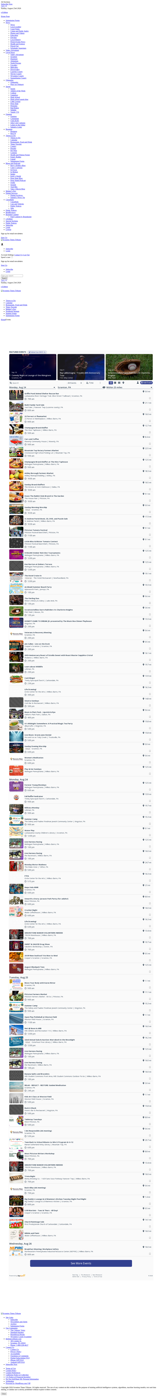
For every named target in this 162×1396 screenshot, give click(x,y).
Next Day (75, 1275)
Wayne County (16, 74)
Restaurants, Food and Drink (21, 142)
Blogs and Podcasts (13, 163)
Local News (10, 52)
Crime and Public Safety (19, 31)
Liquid (12, 159)
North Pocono (15, 63)
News (8, 23)
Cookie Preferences (13, 1373)
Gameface (14, 95)
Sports (8, 87)
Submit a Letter (16, 127)
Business (9, 129)
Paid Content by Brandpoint (20, 217)
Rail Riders (14, 108)
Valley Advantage (12, 50)
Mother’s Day (11, 191)
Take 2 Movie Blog (17, 189)
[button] (81, 2)
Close (4, 1394)
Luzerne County (16, 72)
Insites (12, 174)
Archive (13, 1324)
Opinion (9, 114)
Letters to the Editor (17, 125)
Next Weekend (97, 1275)
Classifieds (10, 200)
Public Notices (15, 206)
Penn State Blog (16, 178)
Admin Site (75, 1276)
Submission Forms (13, 20)
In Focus (13, 170)
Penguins (13, 106)
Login (8, 227)
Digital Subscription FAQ (20, 1358)
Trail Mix (13, 187)
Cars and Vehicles (17, 204)
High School (15, 97)
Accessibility (15, 1354)
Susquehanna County (18, 78)
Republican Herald (17, 1335)
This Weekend (85, 1275)
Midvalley (14, 67)
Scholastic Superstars (18, 48)
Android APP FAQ (17, 1362)
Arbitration (10, 1381)
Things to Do (11, 136)
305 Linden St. (16, 1341)
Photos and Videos (17, 33)
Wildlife (13, 110)
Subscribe (9, 225)
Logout (8, 230)
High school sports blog (19, 99)
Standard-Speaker (17, 1332)
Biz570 (13, 134)
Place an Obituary (17, 84)
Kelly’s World (15, 176)
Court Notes (15, 29)
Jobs (12, 208)
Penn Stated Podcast (18, 180)
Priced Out (14, 46)
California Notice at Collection (17, 1375)
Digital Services (12, 193)
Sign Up (4, 238)
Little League (15, 102)
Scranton (13, 57)
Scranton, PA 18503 (17, 1343)
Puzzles (13, 148)
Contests (13, 153)
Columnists (14, 119)
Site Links (9, 1317)
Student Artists (11, 313)
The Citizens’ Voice (17, 1330)
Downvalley (15, 70)
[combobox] (75, 383)
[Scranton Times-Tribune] (11, 240)
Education (14, 35)
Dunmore (14, 59)
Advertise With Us (38, 352)
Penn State (14, 104)
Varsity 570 (14, 112)
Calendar (13, 140)
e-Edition (9, 219)
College (13, 93)
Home (3, 320)
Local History (15, 40)
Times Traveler (16, 144)
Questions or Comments (19, 1356)
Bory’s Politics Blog (17, 166)
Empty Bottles (15, 157)
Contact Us (18, 255)
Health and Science (17, 44)
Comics (13, 146)
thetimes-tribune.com (13, 1339)
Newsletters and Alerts (18, 1322)
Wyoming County (17, 76)
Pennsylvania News (17, 42)
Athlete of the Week (17, 91)
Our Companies (12, 1328)
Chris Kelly (14, 121)
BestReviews (11, 212)
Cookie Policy (11, 1371)
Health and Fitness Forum (20, 155)
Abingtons (14, 61)
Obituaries (9, 80)
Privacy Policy (86, 1276)
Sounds (13, 185)
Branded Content (12, 215)
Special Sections (12, 221)
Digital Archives (16, 195)
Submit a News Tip (17, 198)
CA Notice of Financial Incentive (18, 1377)
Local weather (15, 27)
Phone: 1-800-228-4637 (19, 1345)
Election (13, 38)
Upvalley (13, 65)
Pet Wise (13, 151)
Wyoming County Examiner (21, 1337)
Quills (12, 183)
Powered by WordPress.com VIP (18, 1383)
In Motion (14, 172)
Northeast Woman (12, 311)
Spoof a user (5, 257)
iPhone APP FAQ (17, 1360)
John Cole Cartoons (17, 123)
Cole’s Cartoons (16, 168)
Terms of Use (98, 1276)
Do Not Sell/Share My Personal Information (22, 1379)
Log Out (26, 255)
